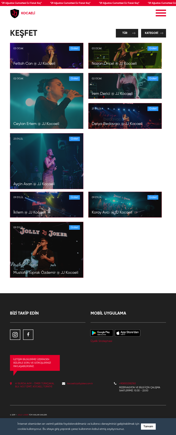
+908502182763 (127, 383)
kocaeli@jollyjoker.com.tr (80, 383)
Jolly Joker (23, 415)
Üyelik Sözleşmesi (101, 341)
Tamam (148, 426)
